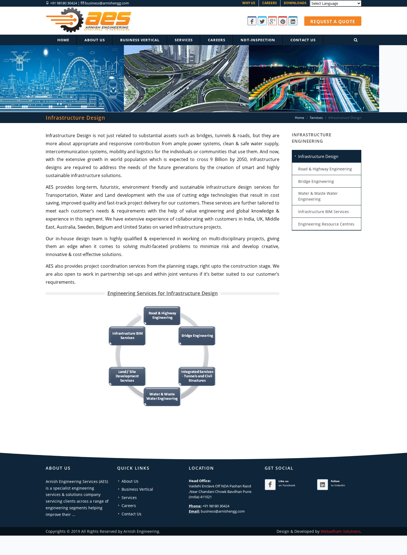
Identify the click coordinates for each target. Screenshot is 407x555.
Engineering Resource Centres (326, 224)
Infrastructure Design (318, 156)
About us (94, 39)
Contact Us (131, 513)
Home (63, 39)
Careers (216, 39)
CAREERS (269, 3)
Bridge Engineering (316, 181)
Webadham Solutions (340, 531)
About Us (130, 481)
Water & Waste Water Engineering (318, 196)
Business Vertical (139, 39)
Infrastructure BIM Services (323, 211)
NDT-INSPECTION (258, 39)
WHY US (248, 3)
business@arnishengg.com (107, 3)
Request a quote (332, 22)
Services (184, 39)
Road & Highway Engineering (325, 169)
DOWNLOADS (295, 3)
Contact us (303, 39)
